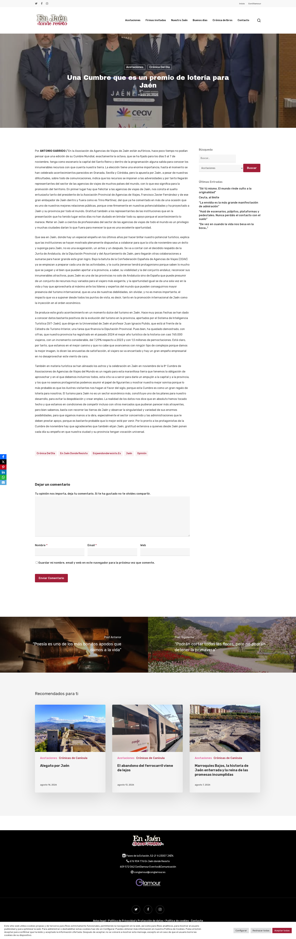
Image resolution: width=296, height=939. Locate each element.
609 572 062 (127, 866)
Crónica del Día (159, 67)
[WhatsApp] (3, 477)
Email (92, 545)
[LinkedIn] (3, 472)
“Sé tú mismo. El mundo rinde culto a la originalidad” (225, 190)
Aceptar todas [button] (282, 930)
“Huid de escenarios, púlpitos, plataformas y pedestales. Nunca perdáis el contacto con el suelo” (229, 215)
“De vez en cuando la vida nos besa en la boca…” (226, 226)
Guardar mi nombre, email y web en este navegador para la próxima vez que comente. (96, 562)
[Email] (3, 482)
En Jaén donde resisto (74, 453)
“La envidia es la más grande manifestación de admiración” (228, 204)
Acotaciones (134, 67)
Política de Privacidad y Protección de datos (135, 920)
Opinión (141, 453)
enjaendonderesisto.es (107, 453)
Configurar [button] (241, 930)
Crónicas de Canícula (73, 758)
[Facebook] (3, 456)
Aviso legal (99, 920)
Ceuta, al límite (209, 197)
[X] (3, 461)
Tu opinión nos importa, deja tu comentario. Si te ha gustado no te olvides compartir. (92, 493)
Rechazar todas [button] (261, 930)
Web (143, 545)
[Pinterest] (3, 467)
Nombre (41, 545)
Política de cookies (177, 920)
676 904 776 (137, 861)
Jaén (129, 453)
